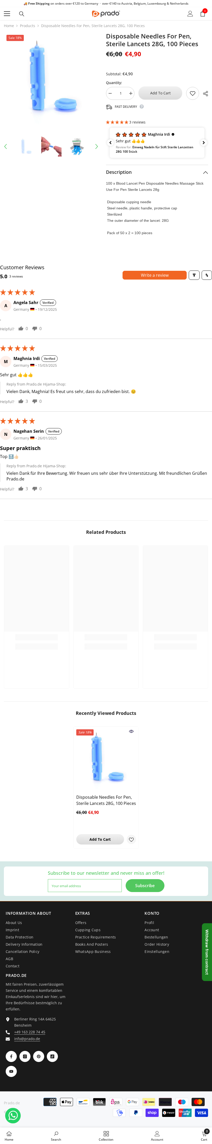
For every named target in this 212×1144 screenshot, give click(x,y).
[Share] (203, 93)
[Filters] (194, 275)
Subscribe (145, 885)
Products (27, 25)
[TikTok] (52, 1056)
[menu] (7, 14)
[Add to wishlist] (192, 93)
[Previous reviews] (110, 142)
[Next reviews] (203, 142)
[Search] (22, 14)
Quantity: (114, 82)
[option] (51, 79)
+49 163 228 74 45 (29, 1031)
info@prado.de (27, 1038)
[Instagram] (25, 1056)
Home (9, 25)
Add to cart (160, 93)
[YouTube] (11, 1071)
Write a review (155, 275)
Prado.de (12, 1102)
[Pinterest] (38, 1056)
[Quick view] (131, 731)
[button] (5, 146)
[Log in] (190, 14)
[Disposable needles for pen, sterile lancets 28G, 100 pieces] (106, 759)
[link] (36, 637)
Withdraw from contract (207, 952)
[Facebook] (11, 1056)
